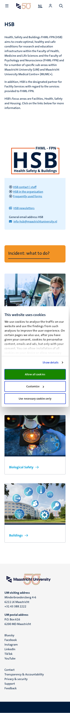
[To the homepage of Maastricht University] (23, 6)
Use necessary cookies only (35, 398)
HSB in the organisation (28, 192)
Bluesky (9, 635)
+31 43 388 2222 (15, 606)
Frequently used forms (27, 196)
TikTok (8, 654)
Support (9, 684)
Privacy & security (16, 679)
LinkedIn (9, 649)
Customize (33, 386)
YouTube (9, 658)
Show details (50, 362)
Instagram (11, 644)
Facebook (10, 640)
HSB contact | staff (24, 187)
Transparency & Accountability (24, 674)
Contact (9, 670)
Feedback (10, 688)
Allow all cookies (35, 374)
